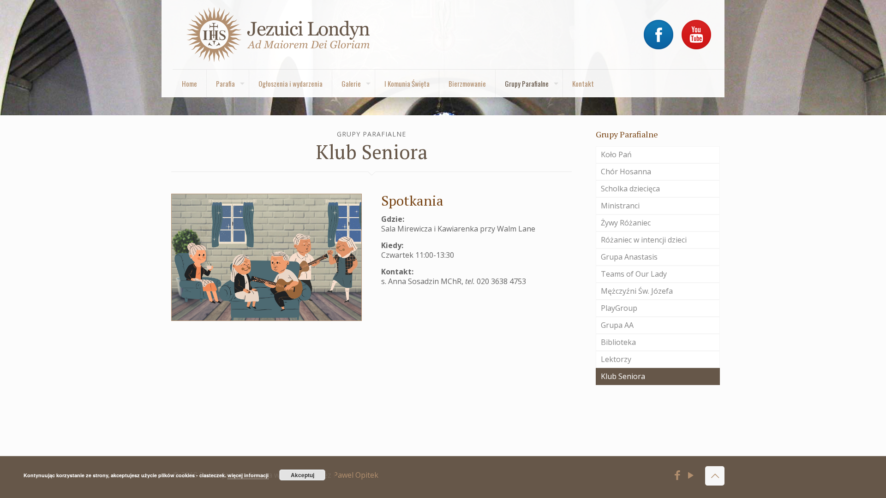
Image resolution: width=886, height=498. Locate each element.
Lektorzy (616, 359)
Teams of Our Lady (634, 274)
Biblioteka (618, 342)
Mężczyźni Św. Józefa (637, 291)
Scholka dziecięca (630, 189)
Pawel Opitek (355, 475)
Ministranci (620, 206)
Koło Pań (616, 154)
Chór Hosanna (626, 171)
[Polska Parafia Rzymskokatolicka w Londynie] (278, 34)
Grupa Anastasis (629, 257)
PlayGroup (619, 308)
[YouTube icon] (691, 476)
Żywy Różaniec (626, 223)
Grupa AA (617, 325)
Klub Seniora (623, 376)
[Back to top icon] (714, 476)
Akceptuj (302, 475)
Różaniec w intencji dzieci (644, 240)
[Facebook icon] (677, 476)
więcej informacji (248, 475)
